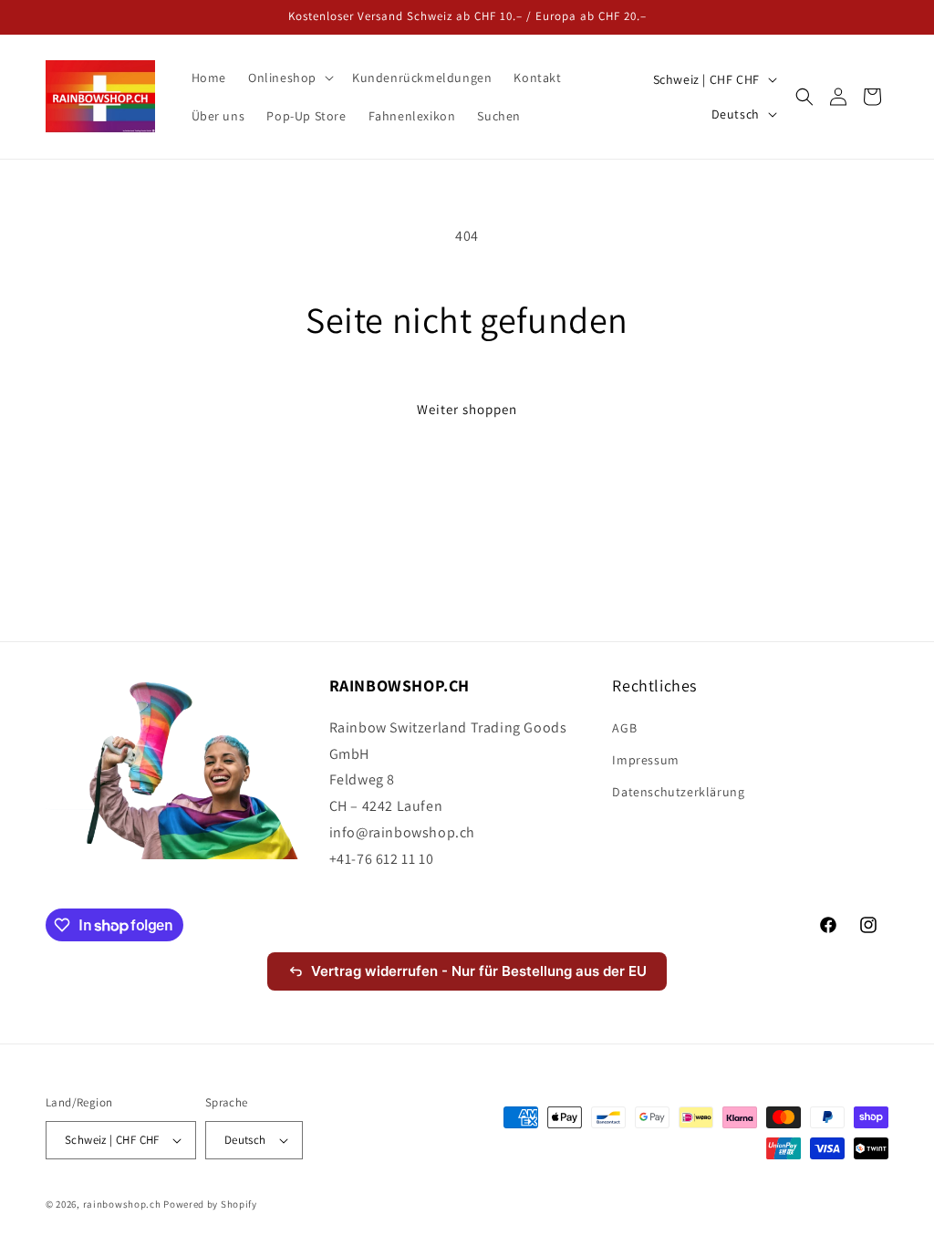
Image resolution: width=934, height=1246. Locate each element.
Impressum (645, 760)
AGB (624, 728)
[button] (289, 77)
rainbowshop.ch (122, 1204)
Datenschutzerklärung (678, 792)
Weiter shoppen (467, 409)
